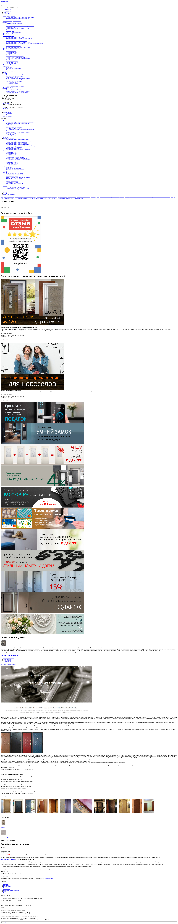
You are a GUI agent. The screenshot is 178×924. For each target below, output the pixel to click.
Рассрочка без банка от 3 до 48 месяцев (15, 89)
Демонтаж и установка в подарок (14, 23)
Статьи (5, 88)
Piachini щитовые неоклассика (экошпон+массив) (18, 58)
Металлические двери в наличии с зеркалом (16, 41)
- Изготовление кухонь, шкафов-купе (36, 198)
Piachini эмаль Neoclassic (12, 52)
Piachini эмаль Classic (11, 53)
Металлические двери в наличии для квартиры (17, 37)
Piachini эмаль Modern (11, 51)
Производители (7, 886)
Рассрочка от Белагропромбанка (11, 890)
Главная (5, 192)
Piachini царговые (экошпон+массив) (15, 56)
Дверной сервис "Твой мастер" (10, 655)
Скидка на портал (10, 27)
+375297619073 (7, 9)
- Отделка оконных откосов (20, 198)
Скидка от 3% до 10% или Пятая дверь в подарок (17, 28)
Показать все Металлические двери (11, 48)
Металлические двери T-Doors (13, 46)
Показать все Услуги (8, 87)
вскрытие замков (33, 854)
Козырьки (23, 197)
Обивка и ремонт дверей (12, 77)
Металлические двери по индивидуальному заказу (18, 47)
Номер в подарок (10, 31)
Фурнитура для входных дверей (13, 68)
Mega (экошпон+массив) (12, 61)
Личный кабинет (7, 112)
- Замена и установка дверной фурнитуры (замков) (125, 197)
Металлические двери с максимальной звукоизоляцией (19, 38)
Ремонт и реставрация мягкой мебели (15, 86)
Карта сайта (6, 885)
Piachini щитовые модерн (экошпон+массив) (16, 57)
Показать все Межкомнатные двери (11, 64)
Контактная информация (9, 892)
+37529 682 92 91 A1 (8, 660)
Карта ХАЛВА (6, 889)
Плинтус (5, 72)
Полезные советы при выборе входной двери (17, 92)
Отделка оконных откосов (12, 83)
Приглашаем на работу (79, 198)
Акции (5, 22)
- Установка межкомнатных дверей (164, 197)
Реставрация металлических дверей (14, 74)
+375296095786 (7, 11)
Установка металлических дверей (14, 79)
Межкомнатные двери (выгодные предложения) (17, 18)
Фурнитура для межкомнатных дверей (15, 69)
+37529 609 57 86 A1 (8, 659)
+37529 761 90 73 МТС (8, 658)
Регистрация (9, 113)
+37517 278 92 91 (7, 661)
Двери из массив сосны (11, 63)
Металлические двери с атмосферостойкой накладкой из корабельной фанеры (24, 43)
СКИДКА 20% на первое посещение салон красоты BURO (20, 26)
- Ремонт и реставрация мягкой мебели (55, 198)
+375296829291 (7, 12)
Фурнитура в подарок (11, 29)
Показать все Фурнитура (9, 71)
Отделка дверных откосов (12, 82)
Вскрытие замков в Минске (8, 859)
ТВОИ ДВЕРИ (4, 1)
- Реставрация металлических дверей (70, 197)
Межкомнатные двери (8, 49)
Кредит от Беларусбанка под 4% (13, 32)
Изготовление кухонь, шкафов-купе (14, 84)
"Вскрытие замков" (49, 878)
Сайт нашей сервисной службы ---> (9, 664)
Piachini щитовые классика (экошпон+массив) (17, 59)
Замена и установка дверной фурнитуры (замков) (18, 78)
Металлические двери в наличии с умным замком (18, 42)
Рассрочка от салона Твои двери (13, 24)
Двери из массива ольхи (12, 62)
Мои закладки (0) (7, 116)
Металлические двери (8, 36)
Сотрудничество (69, 198)
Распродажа (9, 19)
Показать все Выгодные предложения (12, 21)
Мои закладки (6, 887)
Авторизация (9, 114)
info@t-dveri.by (6, 103)
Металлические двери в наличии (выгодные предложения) (20, 17)
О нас (4, 891)
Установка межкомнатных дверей (14, 81)
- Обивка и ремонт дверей (106, 197)
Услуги (5, 73)
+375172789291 (7, 13)
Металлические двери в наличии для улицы (16, 39)
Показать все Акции (8, 33)
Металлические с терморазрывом (14, 44)
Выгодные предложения (9, 16)
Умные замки (9, 67)
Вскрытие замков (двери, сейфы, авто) (15, 76)
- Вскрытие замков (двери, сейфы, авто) (89, 197)
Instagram (5, 108)
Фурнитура (6, 66)
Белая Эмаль (9, 54)
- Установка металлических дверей (147, 197)
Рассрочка (5, 34)
